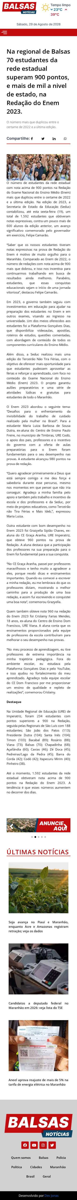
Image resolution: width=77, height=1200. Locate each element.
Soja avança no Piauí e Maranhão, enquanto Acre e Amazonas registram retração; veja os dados (38, 926)
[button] (32, 837)
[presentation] (11, 826)
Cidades (36, 1167)
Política (16, 1167)
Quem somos (21, 1158)
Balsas (43, 1158)
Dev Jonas (52, 1195)
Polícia (61, 1158)
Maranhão (58, 1167)
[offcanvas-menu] (4, 32)
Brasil (30, 1176)
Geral (47, 1176)
